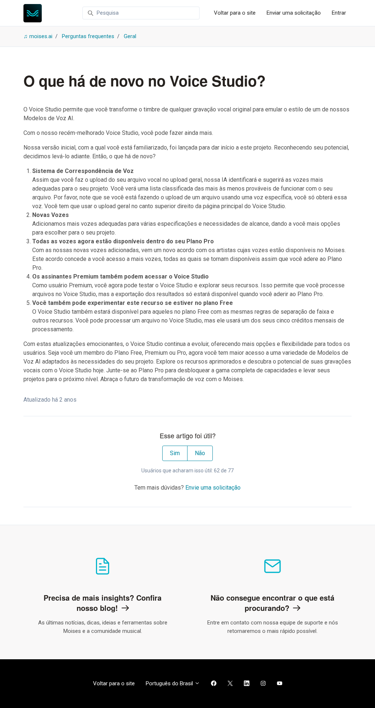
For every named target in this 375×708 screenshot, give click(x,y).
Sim (175, 453)
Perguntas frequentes (88, 36)
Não (200, 453)
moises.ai (40, 36)
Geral (130, 36)
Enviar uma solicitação (294, 13)
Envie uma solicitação (213, 487)
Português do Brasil (170, 683)
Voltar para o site (235, 13)
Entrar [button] (339, 13)
